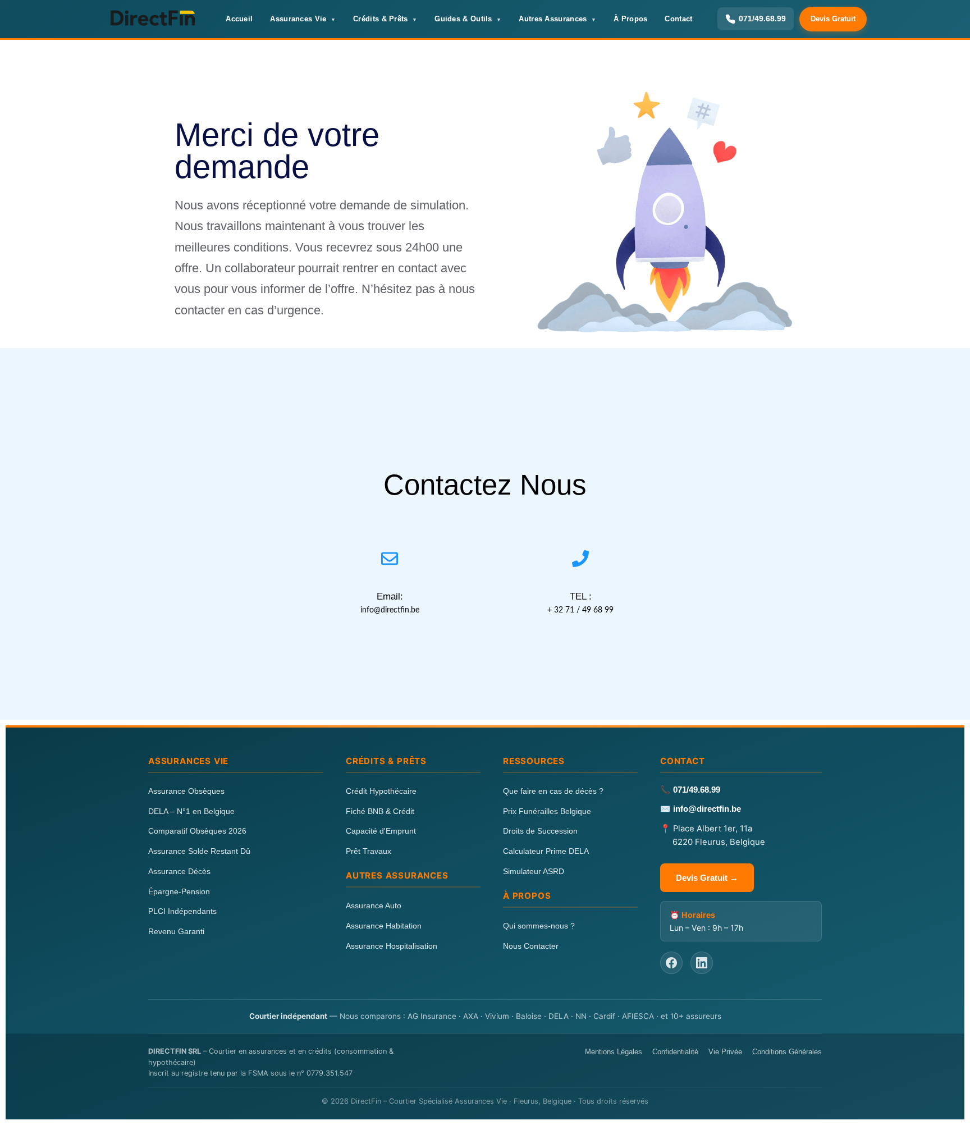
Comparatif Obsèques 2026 (197, 830)
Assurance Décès (179, 871)
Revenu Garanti (176, 931)
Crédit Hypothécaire (381, 790)
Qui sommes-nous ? (539, 925)
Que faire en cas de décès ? (553, 790)
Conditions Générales (787, 1052)
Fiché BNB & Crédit (380, 811)
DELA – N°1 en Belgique (191, 811)
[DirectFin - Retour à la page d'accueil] (152, 19)
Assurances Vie (298, 19)
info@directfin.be (707, 808)
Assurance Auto (373, 905)
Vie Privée (725, 1052)
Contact (678, 19)
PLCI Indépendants (182, 911)
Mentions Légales (613, 1052)
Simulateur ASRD (533, 871)
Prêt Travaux (368, 851)
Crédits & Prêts (380, 19)
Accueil (239, 19)
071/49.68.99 (696, 789)
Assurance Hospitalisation (391, 945)
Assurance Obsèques (186, 790)
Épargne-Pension (179, 891)
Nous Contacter (531, 945)
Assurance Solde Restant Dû (199, 851)
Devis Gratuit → (707, 877)
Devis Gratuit (833, 19)
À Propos (630, 19)
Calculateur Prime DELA (546, 851)
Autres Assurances (553, 19)
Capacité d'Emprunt (381, 830)
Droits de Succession (540, 830)
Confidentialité (675, 1052)
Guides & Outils (463, 19)
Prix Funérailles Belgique (547, 811)
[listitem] (671, 963)
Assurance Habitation (384, 925)
